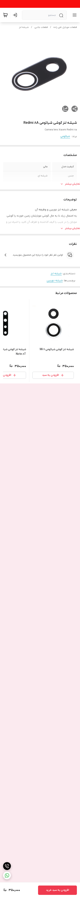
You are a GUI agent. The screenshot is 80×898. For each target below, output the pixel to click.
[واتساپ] (7, 875)
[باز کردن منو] (74, 15)
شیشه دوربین (55, 280)
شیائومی (65, 136)
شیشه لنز (24, 27)
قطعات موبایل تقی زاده (65, 27)
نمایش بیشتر (72, 184)
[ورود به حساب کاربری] (16, 15)
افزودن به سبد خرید (57, 890)
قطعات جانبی (41, 27)
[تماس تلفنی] (7, 866)
